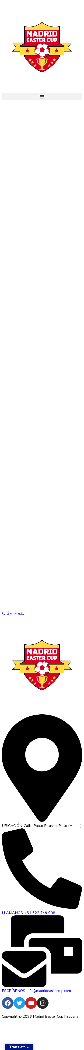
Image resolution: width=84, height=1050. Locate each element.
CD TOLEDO (25, 190)
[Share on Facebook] (5, 202)
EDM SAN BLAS (33, 394)
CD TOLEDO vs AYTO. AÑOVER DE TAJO (41, 479)
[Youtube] (31, 1003)
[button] (42, 96)
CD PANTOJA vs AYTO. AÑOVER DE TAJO (41, 516)
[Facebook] (8, 1003)
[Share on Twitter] (13, 202)
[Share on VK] (29, 202)
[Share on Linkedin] (21, 202)
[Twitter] (19, 1003)
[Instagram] (43, 1003)
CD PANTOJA (29, 275)
